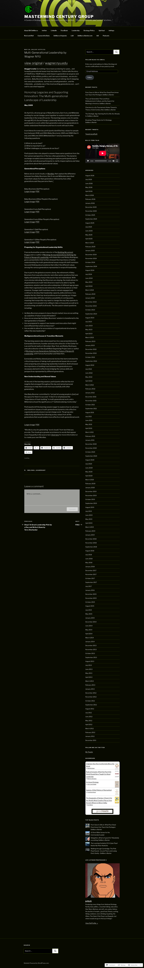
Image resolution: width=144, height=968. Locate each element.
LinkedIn (54, 30)
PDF (38, 191)
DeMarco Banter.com (85, 36)
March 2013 (89, 681)
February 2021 (90, 436)
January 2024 (90, 298)
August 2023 (89, 318)
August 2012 (89, 709)
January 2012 (89, 736)
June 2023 (89, 326)
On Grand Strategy (92, 782)
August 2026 (89, 175)
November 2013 (91, 649)
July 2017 (88, 586)
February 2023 (90, 341)
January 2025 (90, 250)
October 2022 (90, 357)
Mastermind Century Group (59, 16)
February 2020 (90, 483)
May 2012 (88, 720)
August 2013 (89, 661)
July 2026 (88, 179)
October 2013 (90, 653)
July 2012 (88, 713)
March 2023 (89, 337)
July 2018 (88, 555)
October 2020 (90, 452)
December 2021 (90, 397)
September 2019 (91, 503)
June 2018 (88, 559)
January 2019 (90, 535)
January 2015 (90, 618)
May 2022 (88, 377)
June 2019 (88, 515)
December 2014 (90, 622)
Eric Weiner (90, 804)
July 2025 (88, 227)
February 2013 (90, 685)
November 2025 (91, 211)
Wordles (50, 174)
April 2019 (88, 523)
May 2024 (88, 282)
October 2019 (90, 499)
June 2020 (89, 468)
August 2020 (89, 460)
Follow (89, 77)
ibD (97, 36)
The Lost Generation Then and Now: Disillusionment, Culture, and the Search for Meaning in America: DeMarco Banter (99, 101)
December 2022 (90, 349)
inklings (111, 30)
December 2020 (91, 444)
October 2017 (90, 578)
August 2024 (89, 270)
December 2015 (90, 594)
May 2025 (88, 235)
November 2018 (91, 543)
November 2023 (91, 306)
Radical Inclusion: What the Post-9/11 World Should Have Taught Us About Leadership (98, 774)
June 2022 (88, 373)
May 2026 (88, 187)
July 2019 (88, 511)
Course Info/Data (44, 36)
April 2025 (88, 239)
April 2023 (88, 333)
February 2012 (90, 732)
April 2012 (88, 724)
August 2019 (89, 507)
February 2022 (90, 389)
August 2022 (89, 365)
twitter (44, 30)
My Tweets (89, 752)
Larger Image (29, 191)
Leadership (75, 30)
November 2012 (90, 697)
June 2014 (88, 626)
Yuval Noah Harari (91, 792)
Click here (55, 435)
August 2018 (89, 551)
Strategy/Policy (89, 30)
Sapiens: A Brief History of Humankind (99, 790)
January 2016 (90, 590)
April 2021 (88, 428)
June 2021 (88, 420)
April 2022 (88, 381)
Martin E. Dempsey (91, 778)
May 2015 (88, 614)
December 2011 (90, 740)
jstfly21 (41, 49)
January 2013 (90, 689)
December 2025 (91, 207)
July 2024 (88, 274)
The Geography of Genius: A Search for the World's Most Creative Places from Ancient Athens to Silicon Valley (99, 800)
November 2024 (91, 258)
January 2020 (90, 487)
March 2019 (89, 527)
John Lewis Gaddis (91, 784)
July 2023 (88, 321)
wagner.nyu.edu (56, 63)
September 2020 (91, 456)
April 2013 (88, 677)
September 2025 (91, 219)
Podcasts (106, 36)
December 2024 (91, 254)
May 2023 (88, 329)
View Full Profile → (91, 923)
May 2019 (88, 519)
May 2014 (88, 630)
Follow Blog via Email (95, 59)
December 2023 (91, 302)
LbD (72, 36)
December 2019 (90, 491)
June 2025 (89, 231)
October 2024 (90, 262)
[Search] (116, 52)
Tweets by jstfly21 (91, 134)
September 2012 (91, 705)
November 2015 (91, 598)
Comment (72, 509)
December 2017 (90, 570)
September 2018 (91, 547)
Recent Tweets (91, 129)
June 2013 (88, 669)
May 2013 (88, 673)
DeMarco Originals (60, 36)
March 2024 (89, 290)
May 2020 (88, 472)
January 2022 (90, 393)
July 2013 (88, 665)
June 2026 (89, 183)
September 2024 (91, 266)
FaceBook (64, 30)
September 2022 (91, 361)
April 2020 (89, 476)
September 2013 (91, 657)
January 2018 (90, 566)
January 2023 (90, 345)
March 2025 (89, 243)
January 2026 (90, 203)
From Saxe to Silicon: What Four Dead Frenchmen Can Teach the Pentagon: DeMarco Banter (103, 827)
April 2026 (88, 191)
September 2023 (91, 314)
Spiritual (102, 30)
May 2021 (88, 424)
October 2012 (90, 701)
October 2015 (90, 602)
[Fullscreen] (117, 161)
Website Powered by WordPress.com (36, 963)
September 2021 (91, 408)
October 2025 (90, 215)
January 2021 (89, 440)
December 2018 (90, 539)
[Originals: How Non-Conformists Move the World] (117, 768)
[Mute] (113, 161)
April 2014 (88, 634)
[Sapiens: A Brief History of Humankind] (117, 795)
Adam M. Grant (91, 768)
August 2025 (89, 223)
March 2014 (89, 638)
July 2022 (88, 369)
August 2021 (89, 412)
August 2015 (89, 606)
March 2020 (89, 480)
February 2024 (90, 294)
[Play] (88, 161)
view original (33, 63)
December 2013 (90, 645)
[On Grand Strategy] (117, 787)
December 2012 (90, 693)
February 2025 (90, 246)
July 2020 (88, 464)
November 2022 (91, 353)
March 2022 (89, 385)
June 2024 (89, 278)
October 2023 (90, 310)
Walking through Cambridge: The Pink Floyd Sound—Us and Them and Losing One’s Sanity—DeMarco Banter (104, 851)
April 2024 (88, 286)
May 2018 (88, 562)
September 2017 (91, 582)
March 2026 (89, 195)
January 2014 (90, 641)
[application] (102, 153)
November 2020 (91, 448)
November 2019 (91, 495)
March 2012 (89, 728)
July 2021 (88, 416)
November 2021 (90, 401)
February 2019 (90, 531)
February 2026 (90, 199)
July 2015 (88, 610)
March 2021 (89, 432)
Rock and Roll (29, 36)
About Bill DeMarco (31, 30)
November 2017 (90, 574)
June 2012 (88, 716)
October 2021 (90, 405)
